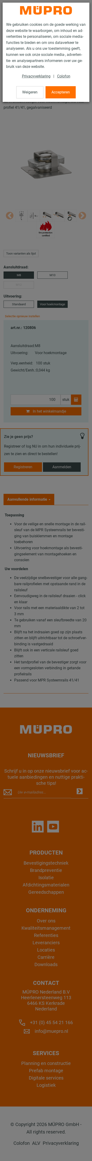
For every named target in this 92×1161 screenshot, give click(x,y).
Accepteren (60, 92)
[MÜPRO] (46, 10)
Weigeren (30, 92)
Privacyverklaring (36, 76)
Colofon (63, 76)
